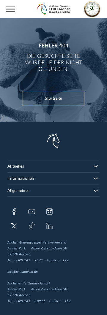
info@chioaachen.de (22, 271)
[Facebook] (14, 212)
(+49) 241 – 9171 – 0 (32, 260)
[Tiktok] (31, 226)
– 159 (66, 301)
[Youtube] (31, 212)
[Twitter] (14, 226)
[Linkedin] (49, 226)
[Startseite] (53, 9)
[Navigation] (10, 9)
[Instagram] (49, 212)
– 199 (64, 260)
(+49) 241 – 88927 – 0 (33, 301)
